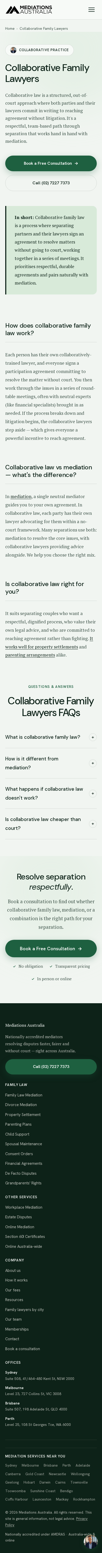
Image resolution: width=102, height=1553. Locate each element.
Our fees (12, 1290)
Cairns (60, 1482)
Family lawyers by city (24, 1309)
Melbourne (30, 1465)
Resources (14, 1299)
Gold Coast (34, 1474)
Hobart (29, 1482)
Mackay (62, 1499)
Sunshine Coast (42, 1491)
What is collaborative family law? (49, 737)
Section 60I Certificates (25, 1236)
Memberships (17, 1329)
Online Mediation (19, 1227)
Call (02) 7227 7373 (51, 183)
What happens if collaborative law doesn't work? (49, 793)
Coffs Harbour (16, 1499)
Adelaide (83, 1465)
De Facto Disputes (21, 1173)
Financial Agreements (23, 1163)
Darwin (44, 1482)
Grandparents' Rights (23, 1183)
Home (10, 28)
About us (13, 1270)
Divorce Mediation (21, 1104)
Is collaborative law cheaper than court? (49, 823)
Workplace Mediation (23, 1207)
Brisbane (51, 1465)
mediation (20, 496)
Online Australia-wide (23, 1246)
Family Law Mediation (23, 1095)
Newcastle (57, 1474)
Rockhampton (84, 1499)
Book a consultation (22, 1348)
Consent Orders (19, 1153)
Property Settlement (23, 1114)
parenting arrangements (30, 655)
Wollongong (80, 1474)
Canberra (13, 1474)
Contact (12, 1339)
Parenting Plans (18, 1124)
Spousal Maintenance (23, 1144)
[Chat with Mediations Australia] (91, 1542)
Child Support (17, 1134)
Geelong (12, 1482)
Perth (67, 1465)
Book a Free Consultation (51, 163)
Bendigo (66, 1491)
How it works (16, 1280)
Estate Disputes (18, 1217)
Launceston (42, 1499)
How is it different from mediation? (49, 763)
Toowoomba (15, 1491)
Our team (13, 1319)
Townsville (79, 1482)
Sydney (11, 1465)
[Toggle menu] (91, 9)
